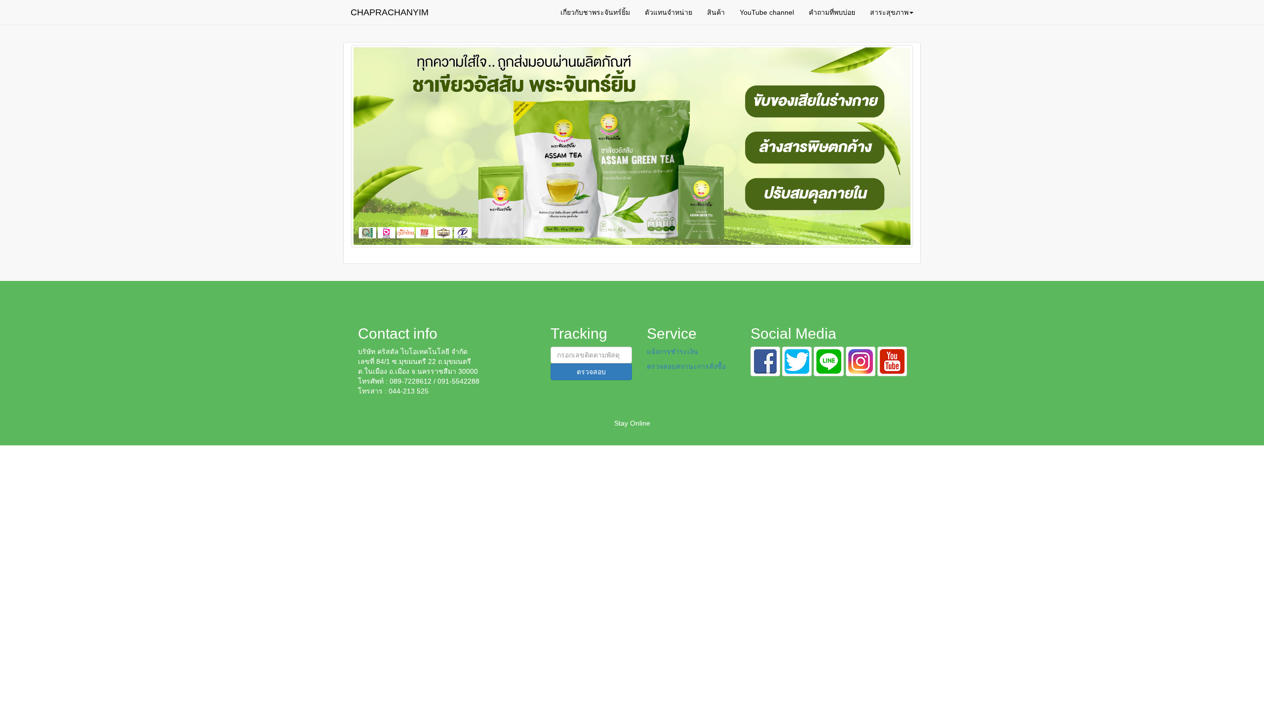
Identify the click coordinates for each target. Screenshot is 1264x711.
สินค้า (716, 12)
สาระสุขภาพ (889, 12)
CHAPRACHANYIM (390, 12)
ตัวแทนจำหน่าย (668, 12)
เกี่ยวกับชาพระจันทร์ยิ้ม (595, 12)
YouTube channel (767, 12)
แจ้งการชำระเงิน (672, 352)
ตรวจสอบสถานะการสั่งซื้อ (686, 366)
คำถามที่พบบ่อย (832, 12)
